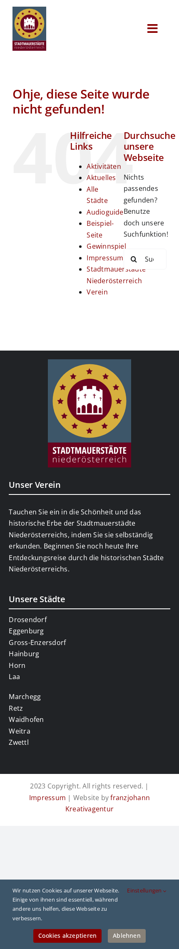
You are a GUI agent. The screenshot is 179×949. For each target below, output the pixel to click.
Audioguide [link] (105, 212)
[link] (29, 10)
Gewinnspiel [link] (106, 246)
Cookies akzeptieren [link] (67, 935)
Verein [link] (97, 292)
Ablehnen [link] (127, 935)
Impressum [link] (105, 257)
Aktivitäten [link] (104, 166)
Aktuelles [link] (101, 177)
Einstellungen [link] (145, 890)
